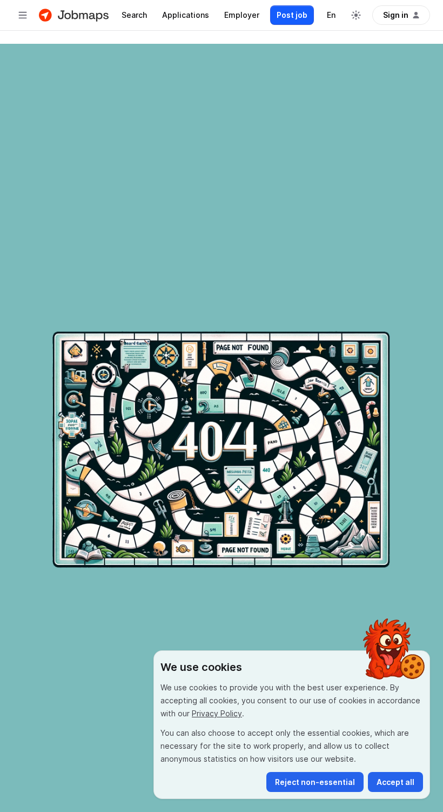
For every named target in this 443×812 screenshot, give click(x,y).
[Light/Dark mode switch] (356, 15)
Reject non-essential (315, 782)
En (331, 14)
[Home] (74, 15)
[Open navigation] (22, 15)
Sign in (395, 14)
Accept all (395, 782)
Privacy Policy (217, 713)
